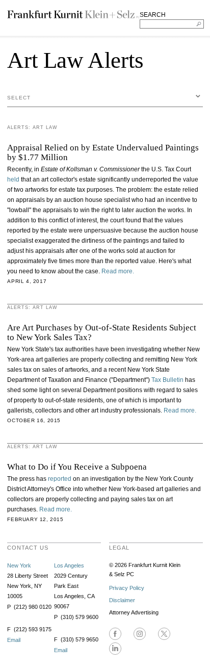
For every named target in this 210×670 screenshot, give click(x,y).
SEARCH (153, 14)
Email (13, 640)
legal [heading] (119, 547)
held (14, 179)
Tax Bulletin (167, 379)
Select (19, 97)
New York (19, 565)
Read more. (117, 271)
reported (60, 478)
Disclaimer (122, 600)
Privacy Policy (126, 588)
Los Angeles (69, 565)
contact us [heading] (27, 547)
